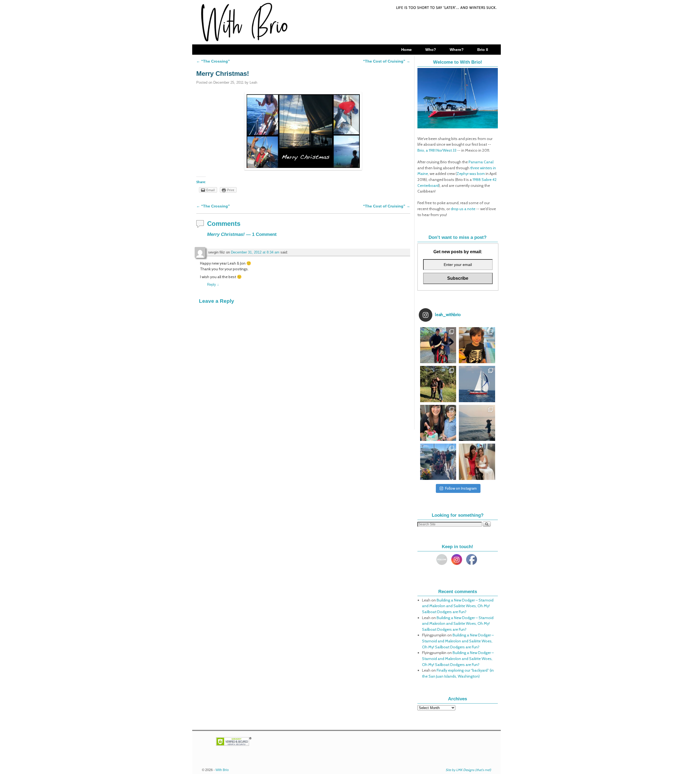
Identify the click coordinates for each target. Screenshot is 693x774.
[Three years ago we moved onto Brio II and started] (477, 384)
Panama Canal (481, 162)
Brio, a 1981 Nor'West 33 (436, 150)
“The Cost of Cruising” (386, 61)
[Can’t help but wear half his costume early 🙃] (477, 345)
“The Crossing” (213, 61)
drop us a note (463, 208)
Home (406, 49)
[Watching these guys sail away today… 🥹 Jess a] (438, 462)
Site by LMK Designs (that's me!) (468, 770)
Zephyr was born (471, 173)
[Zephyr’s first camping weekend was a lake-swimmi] (477, 423)
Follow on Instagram (461, 488)
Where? (457, 49)
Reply (213, 284)
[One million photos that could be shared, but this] (477, 462)
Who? (430, 49)
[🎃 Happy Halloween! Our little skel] (438, 345)
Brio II (482, 49)
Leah (253, 82)
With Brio (222, 770)
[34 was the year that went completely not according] (438, 423)
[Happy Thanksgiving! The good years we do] (438, 384)
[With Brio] (346, 22)
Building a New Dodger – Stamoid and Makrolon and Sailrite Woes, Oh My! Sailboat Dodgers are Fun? (457, 606)
